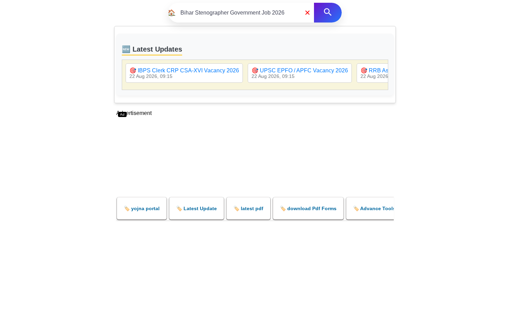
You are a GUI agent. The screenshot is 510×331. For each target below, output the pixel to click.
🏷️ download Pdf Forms (308, 208)
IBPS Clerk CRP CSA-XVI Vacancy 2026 (188, 70)
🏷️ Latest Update (196, 208)
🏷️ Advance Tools (374, 208)
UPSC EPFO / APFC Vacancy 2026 (304, 70)
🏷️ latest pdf (248, 208)
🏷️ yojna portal (142, 208)
